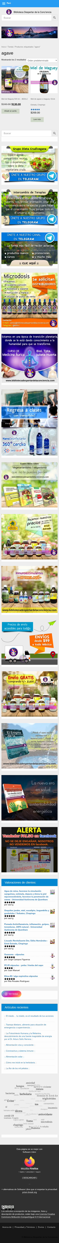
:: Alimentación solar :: (14, 1056)
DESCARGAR (29, 1178)
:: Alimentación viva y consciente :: (19, 1045)
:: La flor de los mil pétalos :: (17, 1068)
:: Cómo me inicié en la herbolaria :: (20, 1062)
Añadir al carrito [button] (10, 111)
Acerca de (6, 1227)
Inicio (3, 47)
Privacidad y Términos (25, 1227)
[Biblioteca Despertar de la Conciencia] (29, 11)
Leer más (37, 119)
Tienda (10, 47)
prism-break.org (29, 1192)
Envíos (41, 1227)
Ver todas (13, 994)
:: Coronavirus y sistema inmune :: (19, 1051)
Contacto (51, 1227)
